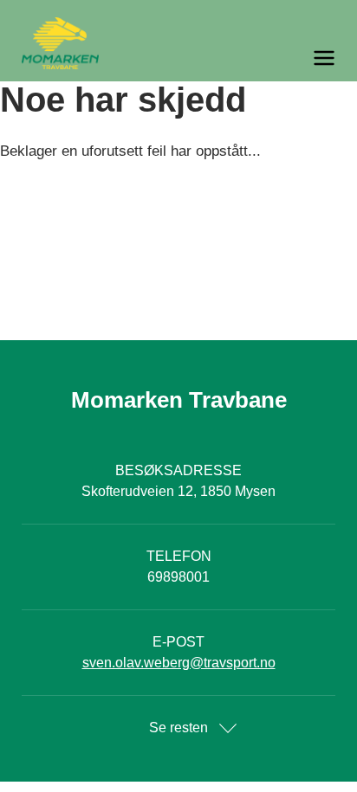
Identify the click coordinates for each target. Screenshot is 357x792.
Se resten (178, 727)
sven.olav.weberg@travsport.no (179, 662)
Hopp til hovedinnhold (65, 10)
